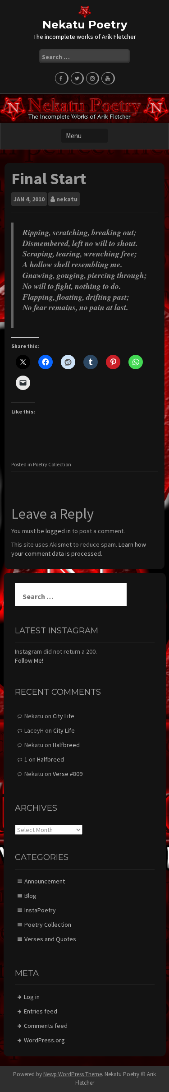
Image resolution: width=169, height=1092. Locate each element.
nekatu (67, 199)
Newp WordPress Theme (72, 1074)
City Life (63, 716)
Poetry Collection (52, 464)
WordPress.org (44, 1040)
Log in (32, 997)
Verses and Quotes (50, 939)
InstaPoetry (40, 910)
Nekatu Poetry (84, 24)
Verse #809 (67, 774)
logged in (58, 531)
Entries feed (40, 1011)
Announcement (44, 881)
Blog (30, 896)
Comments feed (46, 1026)
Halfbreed (66, 745)
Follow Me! (29, 660)
